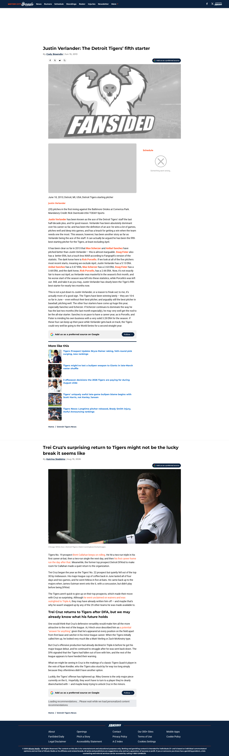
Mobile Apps (173, 731)
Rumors (48, 4)
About (51, 731)
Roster (82, 4)
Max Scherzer (93, 248)
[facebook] (207, 4)
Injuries (91, 4)
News (38, 4)
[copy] (64, 60)
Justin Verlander (57, 203)
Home (51, 427)
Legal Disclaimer (57, 741)
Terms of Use (145, 736)
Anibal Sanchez (114, 248)
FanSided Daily (56, 736)
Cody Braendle (54, 54)
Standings (71, 4)
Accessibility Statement (89, 741)
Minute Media (34, 749)
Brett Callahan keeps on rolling (89, 554)
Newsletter (103, 4)
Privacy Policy (120, 736)
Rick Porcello (89, 259)
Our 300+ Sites (145, 731)
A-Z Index (118, 741)
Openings (82, 731)
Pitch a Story (83, 736)
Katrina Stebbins (55, 459)
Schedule (59, 4)
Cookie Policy (173, 736)
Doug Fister (122, 252)
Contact (117, 731)
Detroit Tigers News (66, 427)
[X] (212, 4)
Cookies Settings (147, 741)
